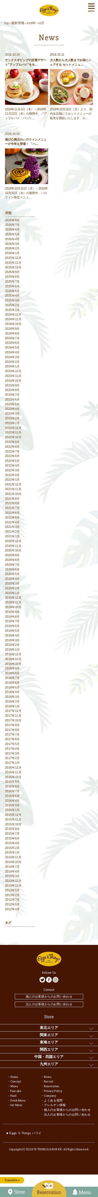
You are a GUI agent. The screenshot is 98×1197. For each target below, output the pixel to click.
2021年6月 (12, 512)
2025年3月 (12, 300)
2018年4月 (12, 692)
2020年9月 (12, 555)
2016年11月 (13, 772)
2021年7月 (12, 508)
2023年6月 (12, 399)
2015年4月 (12, 843)
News (48, 1077)
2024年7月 (12, 338)
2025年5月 (12, 291)
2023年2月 (12, 418)
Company (50, 1096)
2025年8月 (12, 276)
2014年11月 (13, 857)
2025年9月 (12, 272)
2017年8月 (12, 730)
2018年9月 (12, 668)
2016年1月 (12, 810)
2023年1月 (12, 423)
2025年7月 (12, 281)
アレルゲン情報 (55, 1105)
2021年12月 (13, 484)
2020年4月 (12, 578)
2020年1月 (12, 593)
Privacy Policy (53, 1091)
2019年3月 (12, 640)
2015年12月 (13, 814)
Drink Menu (18, 1100)
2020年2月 (12, 588)
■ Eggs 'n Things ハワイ (23, 1133)
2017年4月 (12, 748)
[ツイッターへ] (42, 980)
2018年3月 (12, 696)
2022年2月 (12, 475)
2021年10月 (13, 494)
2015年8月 (12, 829)
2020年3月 (12, 583)
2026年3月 (12, 244)
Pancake (15, 1091)
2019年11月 (13, 602)
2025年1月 (12, 310)
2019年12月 (13, 597)
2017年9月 (12, 725)
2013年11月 (13, 885)
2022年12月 (13, 428)
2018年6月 (12, 682)
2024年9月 (12, 328)
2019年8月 (12, 616)
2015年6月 (12, 838)
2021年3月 (12, 526)
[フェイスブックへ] (49, 980)
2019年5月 (12, 630)
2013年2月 (12, 895)
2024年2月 (12, 362)
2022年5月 (12, 460)
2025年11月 (13, 262)
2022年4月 (12, 465)
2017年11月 (13, 715)
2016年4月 (12, 800)
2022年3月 (12, 470)
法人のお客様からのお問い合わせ (49, 1004)
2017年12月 (13, 711)
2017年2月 (12, 758)
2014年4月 (12, 871)
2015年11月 (13, 819)
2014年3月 (12, 876)
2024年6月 (12, 342)
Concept (15, 1081)
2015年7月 (12, 833)
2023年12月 (13, 371)
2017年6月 (12, 739)
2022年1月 (12, 479)
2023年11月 (13, 376)
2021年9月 (12, 498)
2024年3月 (12, 357)
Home (14, 1077)
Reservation (51, 1086)
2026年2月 (12, 248)
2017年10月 (13, 720)
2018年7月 (12, 678)
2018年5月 (12, 687)
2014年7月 (12, 866)
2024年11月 (13, 319)
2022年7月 (12, 451)
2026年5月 (12, 234)
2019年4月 (12, 635)
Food (13, 1096)
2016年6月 (12, 796)
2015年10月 (13, 824)
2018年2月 (12, 701)
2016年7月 (12, 791)
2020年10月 (13, 550)
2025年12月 (13, 258)
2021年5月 (12, 517)
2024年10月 (13, 324)
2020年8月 (12, 560)
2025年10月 (13, 267)
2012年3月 (12, 909)
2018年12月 (13, 654)
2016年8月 (12, 786)
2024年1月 (12, 366)
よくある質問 (53, 1100)
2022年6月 (12, 456)
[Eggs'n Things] (49, 13)
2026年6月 (12, 229)
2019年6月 (12, 626)
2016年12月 (13, 767)
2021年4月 (12, 522)
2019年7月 (12, 621)
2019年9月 (12, 612)
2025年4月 (12, 295)
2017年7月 (12, 734)
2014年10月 (13, 862)
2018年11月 (13, 659)
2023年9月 (12, 385)
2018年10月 (13, 664)
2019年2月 (12, 644)
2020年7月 (12, 564)
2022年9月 (12, 442)
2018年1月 (12, 706)
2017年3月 (12, 753)
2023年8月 (12, 390)
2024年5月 (12, 347)
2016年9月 (12, 781)
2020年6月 (12, 569)
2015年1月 (12, 852)
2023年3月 (12, 413)
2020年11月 (13, 546)
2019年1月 (12, 649)
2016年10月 (13, 777)
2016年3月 (12, 805)
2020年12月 (13, 541)
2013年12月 (13, 880)
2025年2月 (12, 305)
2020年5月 (12, 574)
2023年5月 (12, 404)
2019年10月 (13, 607)
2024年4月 (12, 352)
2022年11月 (13, 432)
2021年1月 (12, 536)
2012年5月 (12, 904)
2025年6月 (12, 286)
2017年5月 (12, 744)
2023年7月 (12, 394)
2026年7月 (12, 224)
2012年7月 (12, 899)
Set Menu (16, 1105)
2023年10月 (13, 380)
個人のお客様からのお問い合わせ (49, 996)
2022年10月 (13, 437)
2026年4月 (12, 239)
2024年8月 (12, 333)
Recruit (49, 1081)
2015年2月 (12, 848)
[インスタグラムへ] (55, 980)
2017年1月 (12, 762)
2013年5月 (12, 890)
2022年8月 (12, 446)
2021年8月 (12, 503)
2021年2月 (12, 531)
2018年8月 (12, 673)
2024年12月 (13, 314)
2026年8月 (12, 220)
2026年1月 (12, 253)
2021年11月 (13, 489)
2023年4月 (12, 408)
